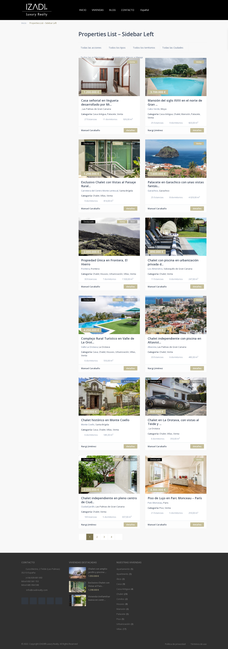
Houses (104, 273)
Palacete (111, 114)
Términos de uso (199, 644)
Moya (163, 108)
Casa (95, 351)
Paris (165, 502)
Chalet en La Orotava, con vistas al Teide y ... (173, 422)
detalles (130, 130)
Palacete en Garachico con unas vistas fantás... (176, 184)
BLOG (112, 10)
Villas (103, 195)
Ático (119, 578)
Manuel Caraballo (90, 130)
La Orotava (104, 346)
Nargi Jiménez (155, 130)
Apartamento (123, 568)
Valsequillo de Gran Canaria (178, 268)
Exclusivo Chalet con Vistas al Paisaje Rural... (108, 184)
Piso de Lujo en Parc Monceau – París (175, 498)
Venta (120, 114)
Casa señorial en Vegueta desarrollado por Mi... (100, 102)
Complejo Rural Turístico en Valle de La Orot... (107, 340)
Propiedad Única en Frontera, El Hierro (104, 262)
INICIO (82, 10)
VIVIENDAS (98, 10)
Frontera (95, 268)
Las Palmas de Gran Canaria (96, 108)
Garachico (164, 190)
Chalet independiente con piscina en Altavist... (174, 340)
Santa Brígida (126, 190)
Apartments (122, 573)
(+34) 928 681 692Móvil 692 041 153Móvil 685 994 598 (31, 581)
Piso (161, 507)
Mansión (185, 114)
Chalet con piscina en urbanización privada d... (173, 262)
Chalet (177, 114)
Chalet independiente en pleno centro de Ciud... (109, 500)
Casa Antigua (99, 114)
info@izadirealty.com (37, 589)
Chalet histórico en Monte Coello (105, 420)
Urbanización (116, 273)
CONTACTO (127, 10)
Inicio (23, 23)
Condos (120, 598)
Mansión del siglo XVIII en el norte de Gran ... (175, 102)
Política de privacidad (175, 644)
